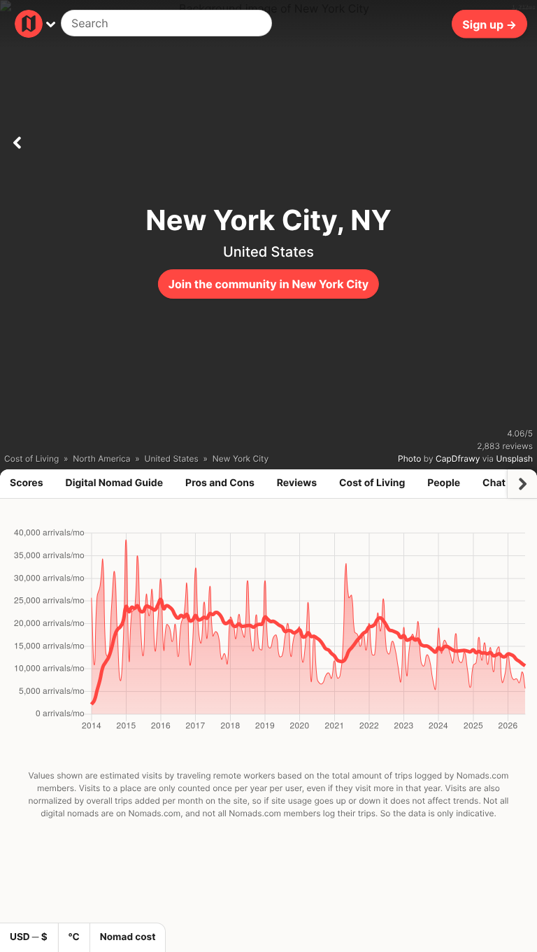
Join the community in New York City (268, 284)
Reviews (297, 483)
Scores (26, 483)
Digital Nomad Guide (115, 483)
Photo (409, 458)
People (443, 483)
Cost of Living (372, 483)
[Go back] (17, 140)
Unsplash (514, 458)
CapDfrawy (458, 458)
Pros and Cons (220, 483)
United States (268, 251)
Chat (494, 483)
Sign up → (489, 24)
